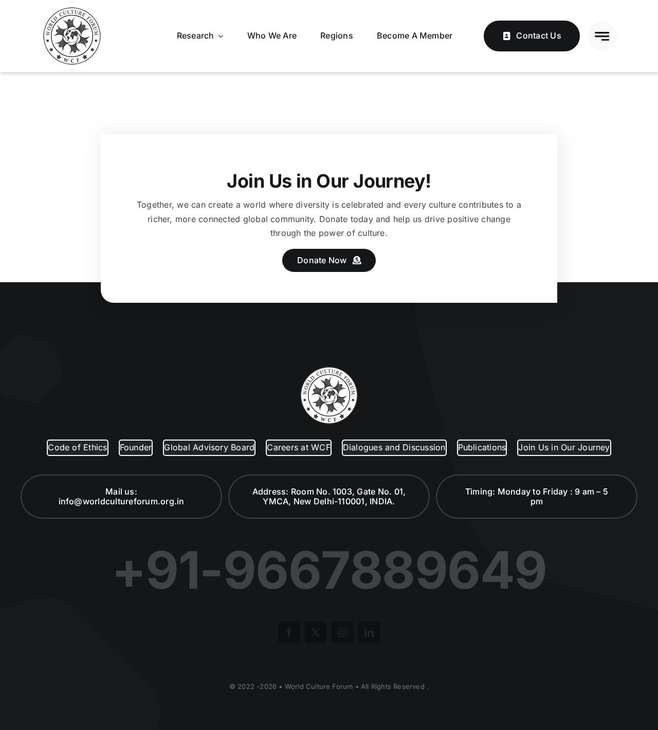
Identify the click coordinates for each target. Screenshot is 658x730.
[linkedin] (369, 632)
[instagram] (342, 632)
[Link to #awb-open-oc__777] (602, 36)
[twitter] (315, 632)
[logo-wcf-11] (72, 9)
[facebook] (289, 632)
